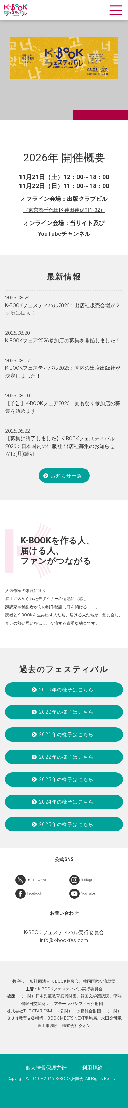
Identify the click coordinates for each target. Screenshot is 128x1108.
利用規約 (92, 1068)
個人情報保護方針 (46, 1068)
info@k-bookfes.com (64, 940)
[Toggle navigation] (115, 10)
